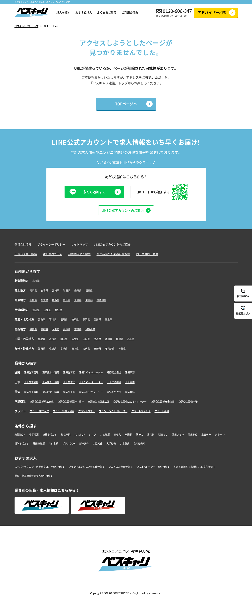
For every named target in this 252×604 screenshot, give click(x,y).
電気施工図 (69, 392)
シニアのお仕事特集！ (120, 467)
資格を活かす (50, 434)
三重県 (108, 319)
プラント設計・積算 (63, 411)
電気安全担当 (114, 392)
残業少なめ (178, 434)
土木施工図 (69, 382)
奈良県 (77, 329)
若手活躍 (34, 434)
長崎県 (64, 348)
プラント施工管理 (39, 411)
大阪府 (55, 329)
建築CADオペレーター (91, 372)
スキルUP (80, 434)
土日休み (206, 434)
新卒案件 (84, 443)
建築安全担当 (114, 372)
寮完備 (150, 434)
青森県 (33, 290)
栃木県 (44, 300)
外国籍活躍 (39, 443)
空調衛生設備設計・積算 (71, 401)
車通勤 (128, 434)
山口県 (86, 339)
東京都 (89, 300)
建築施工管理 (31, 372)
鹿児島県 (110, 348)
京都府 (44, 329)
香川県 (108, 339)
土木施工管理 (31, 382)
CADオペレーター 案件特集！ (153, 467)
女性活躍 (105, 434)
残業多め (192, 434)
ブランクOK (68, 443)
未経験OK (20, 434)
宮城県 (55, 290)
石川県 (52, 319)
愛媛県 (119, 339)
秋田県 (66, 290)
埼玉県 (66, 300)
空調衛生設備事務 (188, 401)
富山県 (41, 319)
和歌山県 (90, 329)
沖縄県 (122, 348)
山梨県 (47, 310)
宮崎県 (97, 348)
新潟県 (36, 310)
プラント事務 (162, 411)
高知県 (130, 339)
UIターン (220, 434)
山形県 (77, 290)
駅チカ (139, 434)
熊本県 (75, 348)
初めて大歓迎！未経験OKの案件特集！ (194, 467)
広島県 (75, 339)
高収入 (117, 434)
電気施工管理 (31, 392)
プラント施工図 (86, 411)
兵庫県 (66, 329)
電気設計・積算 (50, 392)
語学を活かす (22, 443)
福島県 (89, 290)
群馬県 (55, 300)
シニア (92, 434)
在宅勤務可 (139, 443)
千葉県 (77, 300)
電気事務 (130, 392)
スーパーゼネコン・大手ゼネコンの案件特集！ (40, 467)
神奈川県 (101, 300)
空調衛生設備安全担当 (163, 401)
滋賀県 (33, 329)
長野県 (58, 310)
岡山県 (64, 339)
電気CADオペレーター (91, 392)
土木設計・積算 (50, 382)
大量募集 (124, 443)
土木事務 (130, 382)
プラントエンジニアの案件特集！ (87, 467)
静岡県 (86, 319)
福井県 (64, 319)
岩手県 (44, 290)
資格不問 (66, 434)
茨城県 (33, 300)
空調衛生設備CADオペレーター (130, 401)
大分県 (86, 348)
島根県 (52, 339)
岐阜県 (75, 319)
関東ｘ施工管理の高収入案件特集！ (34, 476)
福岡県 (41, 348)
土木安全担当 (114, 382)
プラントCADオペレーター (113, 411)
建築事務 (130, 372)
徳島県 (97, 339)
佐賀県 (52, 348)
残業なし (163, 434)
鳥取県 (41, 339)
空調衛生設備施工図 (98, 401)
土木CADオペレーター (91, 382)
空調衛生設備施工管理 (42, 401)
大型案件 (97, 443)
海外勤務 (53, 443)
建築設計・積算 (50, 372)
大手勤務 (111, 443)
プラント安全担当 (141, 411)
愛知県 (97, 319)
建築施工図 (69, 372)
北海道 (36, 281)
